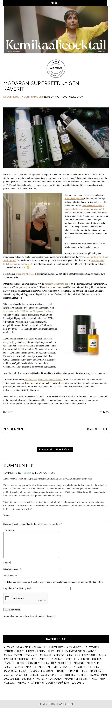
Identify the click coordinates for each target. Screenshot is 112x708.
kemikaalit (45, 655)
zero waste (77, 682)
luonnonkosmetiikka (38, 663)
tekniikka (70, 674)
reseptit (73, 671)
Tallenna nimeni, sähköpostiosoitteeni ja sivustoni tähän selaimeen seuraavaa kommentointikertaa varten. (55, 581)
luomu (20, 663)
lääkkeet (43, 659)
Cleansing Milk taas (25, 273)
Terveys (81, 674)
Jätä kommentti (96, 429)
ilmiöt (51, 651)
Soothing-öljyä (23, 345)
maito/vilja (93, 663)
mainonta (79, 663)
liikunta (96, 659)
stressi (34, 674)
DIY (45, 647)
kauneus (92, 651)
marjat (7, 667)
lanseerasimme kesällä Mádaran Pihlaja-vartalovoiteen (28, 311)
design (37, 647)
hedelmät (8, 651)
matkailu (18, 667)
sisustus (8, 674)
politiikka (93, 667)
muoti (42, 667)
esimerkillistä (57, 647)
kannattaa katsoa (75, 651)
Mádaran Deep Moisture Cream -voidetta (43, 379)
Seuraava (104, 412)
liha (76, 659)
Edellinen (7, 412)
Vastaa (6, 515)
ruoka (84, 671)
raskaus (34, 671)
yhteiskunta (48, 682)
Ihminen (41, 651)
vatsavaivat (56, 678)
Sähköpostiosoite (12, 568)
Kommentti (9, 530)
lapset (68, 659)
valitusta (42, 678)
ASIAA (19, 647)
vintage (22, 682)
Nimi (6, 562)
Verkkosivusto (10, 575)
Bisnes (28, 647)
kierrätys (59, 655)
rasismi (23, 671)
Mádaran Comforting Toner (57, 283)
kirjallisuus (73, 655)
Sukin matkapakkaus (74, 198)
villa (94, 678)
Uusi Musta (28, 678)
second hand (96, 671)
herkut (20, 651)
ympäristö (63, 682)
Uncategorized (12, 678)
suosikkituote (48, 674)
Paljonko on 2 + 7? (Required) (17, 588)
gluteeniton (92, 647)
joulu (60, 651)
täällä (53, 615)
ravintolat (47, 671)
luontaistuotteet (61, 663)
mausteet (31, 667)
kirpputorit (88, 655)
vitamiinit (33, 682)
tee (60, 674)
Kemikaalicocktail (13, 655)
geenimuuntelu (75, 647)
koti (34, 659)
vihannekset (82, 678)
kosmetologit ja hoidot (16, 659)
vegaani (69, 678)
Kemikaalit (31, 655)
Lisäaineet (9, 663)
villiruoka (9, 682)
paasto (67, 667)
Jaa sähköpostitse (65, 449)
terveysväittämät (97, 674)
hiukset (30, 651)
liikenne (85, 659)
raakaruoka (10, 671)
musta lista (54, 667)
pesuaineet (79, 667)
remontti (61, 671)
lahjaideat (56, 659)
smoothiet (21, 674)
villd (102, 678)
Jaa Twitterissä (46, 449)
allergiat (9, 647)
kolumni (102, 655)
